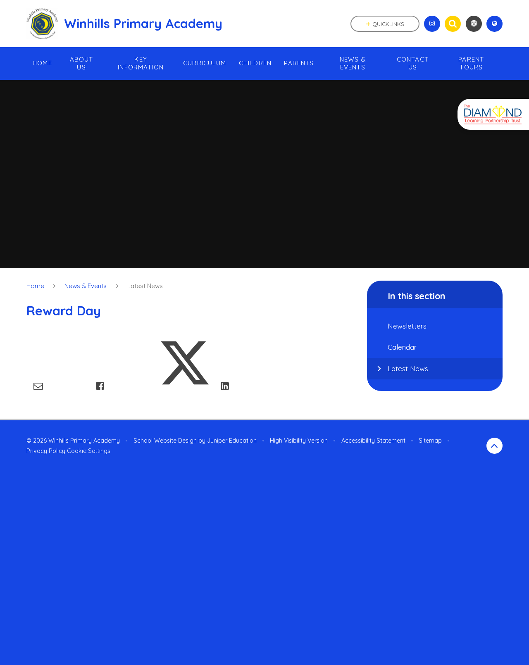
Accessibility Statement (373, 440)
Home (35, 286)
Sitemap (430, 440)
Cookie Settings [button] (88, 451)
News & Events (85, 286)
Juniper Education (232, 440)
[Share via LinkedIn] (225, 386)
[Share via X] (184, 386)
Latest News (145, 286)
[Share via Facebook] (100, 386)
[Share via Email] (38, 386)
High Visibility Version (299, 440)
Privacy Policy (45, 451)
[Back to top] (494, 446)
